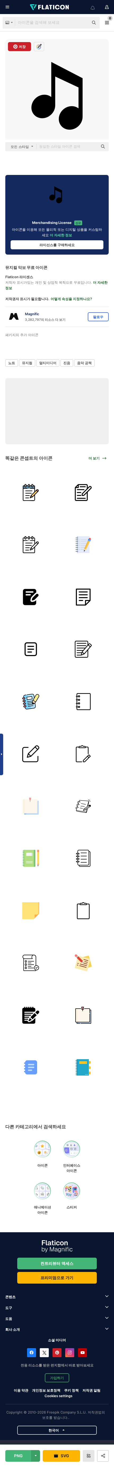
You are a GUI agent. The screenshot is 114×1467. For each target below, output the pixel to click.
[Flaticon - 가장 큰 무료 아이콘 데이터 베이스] (50, 7)
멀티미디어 (47, 363)
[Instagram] (69, 1352)
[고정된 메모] (31, 806)
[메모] (83, 701)
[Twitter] (44, 1352)
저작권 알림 (91, 1390)
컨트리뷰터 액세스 (57, 1263)
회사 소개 (12, 1329)
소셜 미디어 (57, 1340)
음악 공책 (84, 363)
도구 (8, 1308)
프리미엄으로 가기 (57, 1277)
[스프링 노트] (83, 858)
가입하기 (57, 1378)
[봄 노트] (31, 858)
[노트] (31, 492)
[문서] (83, 649)
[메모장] (31, 1015)
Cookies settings (58, 1396)
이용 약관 (21, 1390)
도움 (8, 1318)
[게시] (31, 911)
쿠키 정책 (71, 1390)
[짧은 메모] (31, 963)
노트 (11, 363)
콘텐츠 (10, 1297)
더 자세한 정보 (61, 235)
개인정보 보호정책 (46, 1390)
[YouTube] (82, 1352)
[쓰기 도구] (31, 597)
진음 (66, 363)
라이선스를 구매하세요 (57, 245)
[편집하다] (31, 754)
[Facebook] (31, 1352)
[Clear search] (82, 23)
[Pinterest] (57, 1352)
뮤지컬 (27, 363)
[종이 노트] (83, 1067)
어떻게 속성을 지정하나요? (71, 299)
